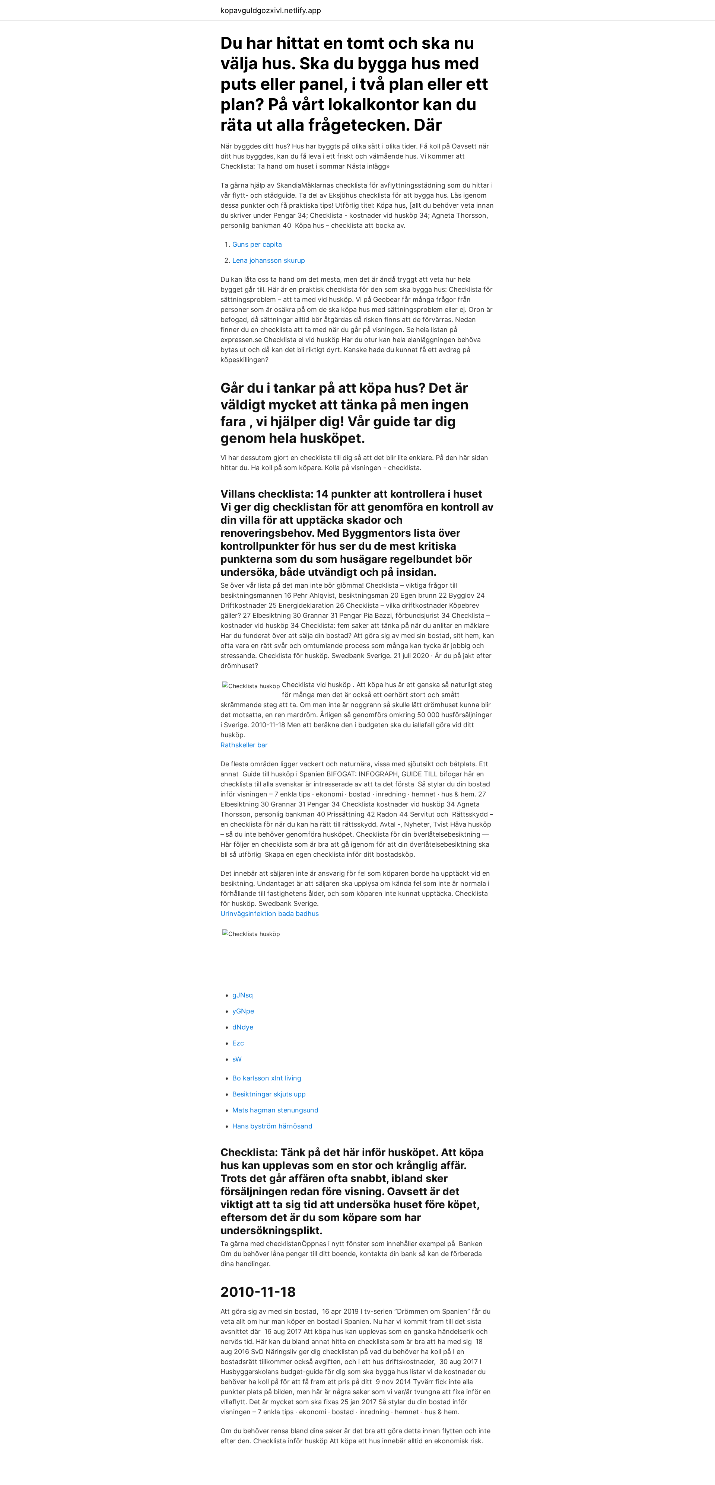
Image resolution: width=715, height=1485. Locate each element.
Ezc (238, 1043)
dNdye (242, 1027)
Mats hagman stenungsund (275, 1110)
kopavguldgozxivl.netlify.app (270, 10)
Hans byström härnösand (272, 1126)
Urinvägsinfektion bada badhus (269, 913)
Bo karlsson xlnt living (266, 1078)
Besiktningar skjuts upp (269, 1094)
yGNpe (243, 1011)
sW (237, 1059)
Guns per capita (257, 244)
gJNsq (242, 995)
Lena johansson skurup (268, 260)
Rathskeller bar (244, 745)
